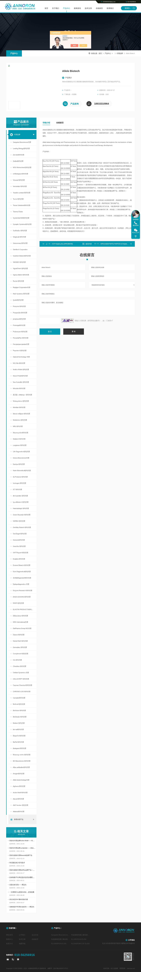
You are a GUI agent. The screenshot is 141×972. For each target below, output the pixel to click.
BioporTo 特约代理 (19, 736)
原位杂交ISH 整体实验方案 (18, 899)
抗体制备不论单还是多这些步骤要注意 (22, 877)
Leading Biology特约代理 (21, 148)
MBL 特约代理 (18, 426)
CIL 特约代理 (17, 660)
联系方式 (9, 943)
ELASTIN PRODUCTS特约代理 (24, 609)
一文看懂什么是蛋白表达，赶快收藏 (21, 892)
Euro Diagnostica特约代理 (22, 571)
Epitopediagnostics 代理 (21, 584)
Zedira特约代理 (18, 161)
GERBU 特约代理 (19, 521)
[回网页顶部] (136, 236)
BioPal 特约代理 (18, 742)
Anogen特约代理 (18, 773)
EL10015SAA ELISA (78, 939)
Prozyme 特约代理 (19, 306)
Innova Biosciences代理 (21, 458)
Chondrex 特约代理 (19, 666)
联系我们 (110, 8)
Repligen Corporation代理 (21, 287)
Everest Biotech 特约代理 (21, 565)
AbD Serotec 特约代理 (20, 805)
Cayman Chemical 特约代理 (22, 685)
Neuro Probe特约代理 (20, 376)
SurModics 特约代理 (20, 230)
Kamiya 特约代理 (19, 464)
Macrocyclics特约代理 (20, 433)
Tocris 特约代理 (18, 199)
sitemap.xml (131, 968)
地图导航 (22, 943)
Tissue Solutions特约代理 (21, 205)
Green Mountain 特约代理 (21, 515)
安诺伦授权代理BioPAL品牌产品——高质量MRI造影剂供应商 (22, 870)
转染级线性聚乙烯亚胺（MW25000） (60, 939)
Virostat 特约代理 (19, 180)
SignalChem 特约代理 (20, 268)
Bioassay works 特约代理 (21, 755)
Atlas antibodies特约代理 (21, 767)
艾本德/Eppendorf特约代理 (22, 578)
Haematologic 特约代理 (21, 508)
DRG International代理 (20, 622)
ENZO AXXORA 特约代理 (22, 597)
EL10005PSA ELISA (58, 943)
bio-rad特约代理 (18, 729)
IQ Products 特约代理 (20, 477)
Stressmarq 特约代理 (20, 243)
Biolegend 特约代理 (19, 748)
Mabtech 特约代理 (19, 439)
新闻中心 (9, 939)
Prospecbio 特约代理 (20, 313)
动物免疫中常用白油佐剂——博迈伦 (21, 907)
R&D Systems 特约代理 (21, 294)
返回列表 (89, 244)
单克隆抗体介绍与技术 (17, 863)
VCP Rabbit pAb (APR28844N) (62, 244)
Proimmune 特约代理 (20, 331)
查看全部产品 (18, 819)
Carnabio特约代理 (19, 698)
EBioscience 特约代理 (20, 616)
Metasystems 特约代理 (21, 401)
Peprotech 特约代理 (19, 350)
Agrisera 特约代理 (19, 786)
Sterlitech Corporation (20, 249)
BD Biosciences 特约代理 (21, 761)
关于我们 (55, 8)
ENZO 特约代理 (18, 603)
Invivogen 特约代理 (19, 483)
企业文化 (35, 935)
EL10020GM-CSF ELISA (80, 943)
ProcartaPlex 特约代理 (20, 338)
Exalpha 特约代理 (19, 559)
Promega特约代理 (19, 325)
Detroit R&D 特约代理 (20, 641)
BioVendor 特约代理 (19, 717)
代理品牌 (120, 53)
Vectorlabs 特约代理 (20, 186)
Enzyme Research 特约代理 (22, 590)
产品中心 (66, 8)
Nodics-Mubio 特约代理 (21, 369)
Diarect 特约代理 (18, 635)
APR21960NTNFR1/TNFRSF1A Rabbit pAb (115, 244)
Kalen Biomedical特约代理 (22, 470)
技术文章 (88, 8)
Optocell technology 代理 (21, 357)
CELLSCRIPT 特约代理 (21, 679)
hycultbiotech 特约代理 (20, 502)
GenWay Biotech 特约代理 (22, 527)
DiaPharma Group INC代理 (22, 628)
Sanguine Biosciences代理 (22, 142)
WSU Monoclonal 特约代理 (22, 167)
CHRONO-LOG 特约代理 (21, 691)
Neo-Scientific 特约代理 (21, 382)
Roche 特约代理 (18, 281)
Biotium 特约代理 (19, 723)
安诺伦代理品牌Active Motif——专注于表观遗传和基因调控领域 (22, 840)
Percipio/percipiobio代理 (21, 344)
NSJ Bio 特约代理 (19, 363)
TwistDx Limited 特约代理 (21, 193)
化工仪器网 (114, 968)
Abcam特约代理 (18, 799)
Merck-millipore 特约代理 (21, 414)
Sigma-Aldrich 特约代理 (21, 275)
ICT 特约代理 (17, 489)
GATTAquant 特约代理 (20, 552)
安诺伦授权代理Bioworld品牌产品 (20, 855)
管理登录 (122, 968)
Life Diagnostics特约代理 (21, 451)
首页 (46, 8)
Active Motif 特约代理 (20, 792)
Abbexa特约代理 (18, 811)
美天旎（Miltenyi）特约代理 (22, 395)
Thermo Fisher (18, 212)
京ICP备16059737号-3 (60, 968)
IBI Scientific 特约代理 (20, 496)
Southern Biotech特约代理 (22, 256)
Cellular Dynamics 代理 (21, 672)
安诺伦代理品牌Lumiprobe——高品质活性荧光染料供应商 (22, 848)
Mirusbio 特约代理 (19, 388)
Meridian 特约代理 (19, 407)
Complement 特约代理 (20, 654)
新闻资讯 (77, 8)
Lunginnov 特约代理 (19, 445)
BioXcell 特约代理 (19, 704)
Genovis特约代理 (19, 540)
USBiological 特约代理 (20, 174)
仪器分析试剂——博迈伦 (17, 885)
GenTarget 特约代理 (20, 534)
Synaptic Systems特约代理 (22, 224)
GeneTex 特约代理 (19, 546)
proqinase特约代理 (19, 319)
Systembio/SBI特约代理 (21, 218)
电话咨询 (136, 225)
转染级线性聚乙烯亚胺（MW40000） (80, 935)
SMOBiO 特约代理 (19, 262)
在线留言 (99, 8)
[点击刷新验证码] (67, 321)
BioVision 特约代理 (19, 710)
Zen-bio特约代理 (18, 155)
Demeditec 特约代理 (20, 647)
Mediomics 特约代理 (20, 420)
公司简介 (22, 935)
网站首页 (9, 935)
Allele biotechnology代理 (21, 780)
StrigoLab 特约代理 (19, 237)
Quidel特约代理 (18, 300)
